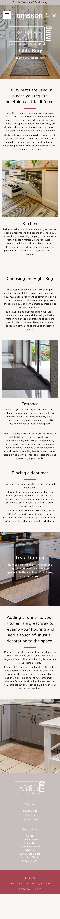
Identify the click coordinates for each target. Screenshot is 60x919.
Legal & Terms (43, 883)
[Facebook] (25, 878)
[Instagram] (30, 878)
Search (14, 883)
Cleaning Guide (30, 819)
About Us (23, 883)
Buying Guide (30, 810)
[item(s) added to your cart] (54, 15)
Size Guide (30, 815)
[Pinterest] (34, 878)
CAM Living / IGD (34, 889)
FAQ (32, 883)
